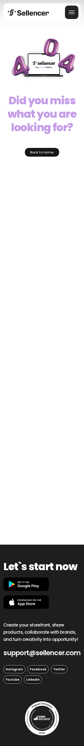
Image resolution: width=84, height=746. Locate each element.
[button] (42, 653)
